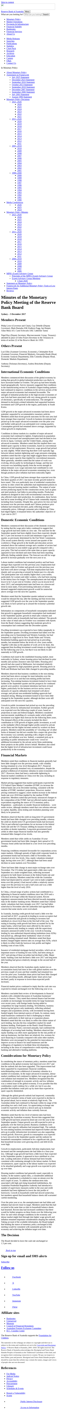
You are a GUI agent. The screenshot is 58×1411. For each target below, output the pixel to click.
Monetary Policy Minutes (17, 212)
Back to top (10, 1250)
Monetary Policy (13, 19)
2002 (19, 168)
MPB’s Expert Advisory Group (19, 273)
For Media (10, 1374)
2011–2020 (17, 119)
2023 (19, 111)
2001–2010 (17, 146)
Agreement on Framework (17, 75)
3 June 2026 (22, 281)
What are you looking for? (12, 14)
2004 (19, 163)
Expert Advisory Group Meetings (26, 278)
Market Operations (14, 22)
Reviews (10, 291)
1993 (19, 192)
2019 (19, 124)
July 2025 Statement (20, 77)
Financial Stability (14, 26)
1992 (19, 195)
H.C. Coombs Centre (15, 1331)
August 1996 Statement (22, 97)
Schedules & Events (15, 1388)
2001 (19, 170)
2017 (19, 129)
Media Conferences (14, 202)
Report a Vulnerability (15, 1393)
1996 (19, 185)
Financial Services (14, 31)
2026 (19, 104)
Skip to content (7, 2)
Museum (10, 1323)
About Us (10, 34)
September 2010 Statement (23, 87)
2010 (19, 148)
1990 (19, 200)
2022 (19, 114)
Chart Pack (11, 48)
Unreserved (11, 1321)
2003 (19, 165)
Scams (9, 1395)
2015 (19, 134)
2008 (19, 153)
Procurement (11, 1383)
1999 (19, 178)
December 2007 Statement (23, 89)
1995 (19, 188)
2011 (19, 143)
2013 (19, 138)
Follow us (7, 1267)
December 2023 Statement (23, 80)
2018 (19, 126)
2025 (19, 107)
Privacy (9, 1378)
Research (10, 51)
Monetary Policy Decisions (18, 99)
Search (46, 14)
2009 (19, 151)
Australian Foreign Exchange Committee (23, 1328)
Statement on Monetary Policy (19, 283)
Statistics (10, 46)
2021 (19, 116)
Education (10, 56)
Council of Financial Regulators (20, 1326)
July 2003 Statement (20, 94)
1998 (19, 180)
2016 (19, 131)
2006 (19, 158)
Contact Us (11, 63)
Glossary (10, 1386)
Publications (11, 43)
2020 (19, 121)
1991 (19, 197)
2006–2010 (17, 259)
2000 (19, 175)
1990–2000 (17, 173)
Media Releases (13, 38)
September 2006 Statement (23, 92)
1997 (19, 183)
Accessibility (11, 1381)
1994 (19, 190)
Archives (10, 53)
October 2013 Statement (22, 85)
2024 (19, 109)
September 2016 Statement (23, 82)
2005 (19, 161)
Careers (9, 58)
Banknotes (11, 29)
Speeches (10, 41)
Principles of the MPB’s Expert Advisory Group (32, 276)
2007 (19, 156)
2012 (19, 141)
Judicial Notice (12, 1376)
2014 (19, 136)
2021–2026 (17, 102)
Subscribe (5, 1262)
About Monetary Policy (16, 72)
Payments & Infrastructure (17, 24)
